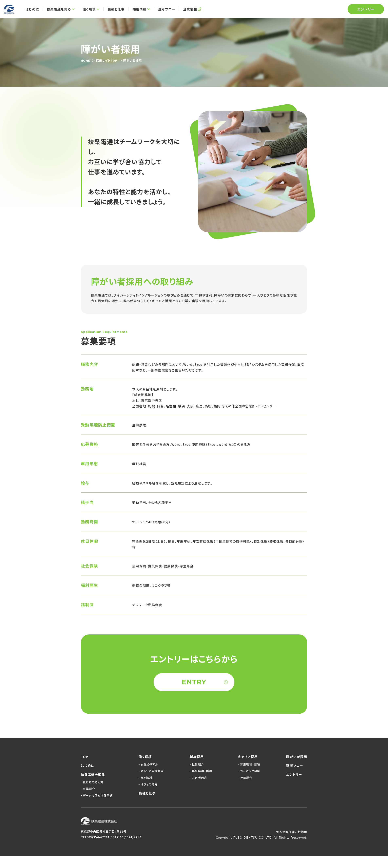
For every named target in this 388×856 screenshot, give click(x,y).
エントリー (365, 9)
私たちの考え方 (93, 782)
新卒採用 (197, 756)
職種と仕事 (147, 793)
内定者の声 (199, 778)
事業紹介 (89, 789)
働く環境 (145, 756)
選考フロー (294, 765)
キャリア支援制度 (152, 771)
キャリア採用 (248, 756)
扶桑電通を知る (93, 774)
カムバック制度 (250, 771)
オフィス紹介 (149, 784)
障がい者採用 (296, 756)
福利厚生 (147, 778)
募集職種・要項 (202, 771)
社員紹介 (198, 764)
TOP (84, 756)
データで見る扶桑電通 (98, 795)
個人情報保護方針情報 (291, 832)
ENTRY (194, 682)
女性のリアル (149, 764)
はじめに (87, 765)
